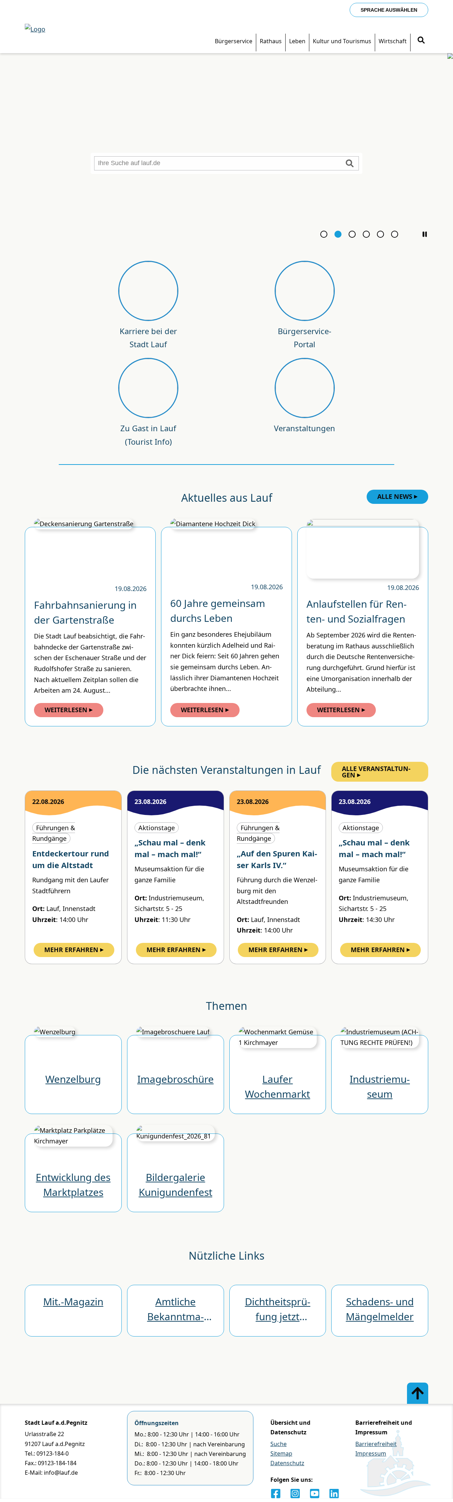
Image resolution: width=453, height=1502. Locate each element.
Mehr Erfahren (71, 949)
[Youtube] (314, 1493)
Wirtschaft (393, 41)
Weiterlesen (66, 709)
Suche (278, 1444)
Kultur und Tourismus (342, 41)
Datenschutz (287, 1463)
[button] (424, 234)
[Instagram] (295, 1493)
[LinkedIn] (334, 1493)
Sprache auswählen (389, 10)
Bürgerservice (233, 41)
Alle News (394, 496)
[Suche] (421, 41)
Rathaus (271, 41)
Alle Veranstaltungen (376, 771)
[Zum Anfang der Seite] (417, 1393)
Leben (297, 41)
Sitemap (281, 1453)
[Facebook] (275, 1493)
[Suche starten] (350, 163)
